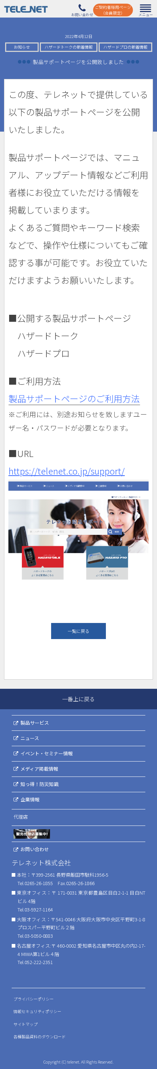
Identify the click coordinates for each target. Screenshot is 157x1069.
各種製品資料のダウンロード (40, 1036)
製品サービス (34, 722)
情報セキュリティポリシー (37, 1011)
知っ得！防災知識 (39, 784)
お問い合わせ (34, 849)
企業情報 (29, 799)
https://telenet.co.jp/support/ (66, 470)
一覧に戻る (78, 631)
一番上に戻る (78, 699)
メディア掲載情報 (39, 768)
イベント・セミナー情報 (46, 753)
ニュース (29, 737)
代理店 (21, 816)
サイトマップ (26, 1024)
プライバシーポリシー (34, 999)
